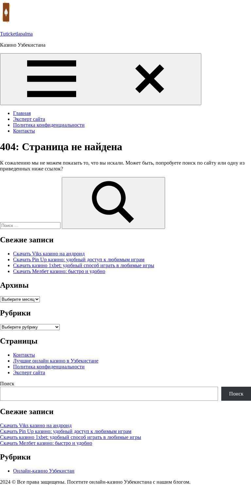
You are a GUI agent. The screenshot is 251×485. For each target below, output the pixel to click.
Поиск (7, 383)
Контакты (24, 131)
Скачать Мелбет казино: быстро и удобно (59, 271)
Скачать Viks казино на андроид (49, 253)
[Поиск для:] (31, 225)
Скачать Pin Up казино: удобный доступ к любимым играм (78, 259)
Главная (22, 113)
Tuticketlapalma (16, 34)
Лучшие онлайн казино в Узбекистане (55, 361)
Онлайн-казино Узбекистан (44, 471)
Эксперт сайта (29, 119)
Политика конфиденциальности (49, 125)
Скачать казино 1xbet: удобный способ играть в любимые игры (83, 265)
